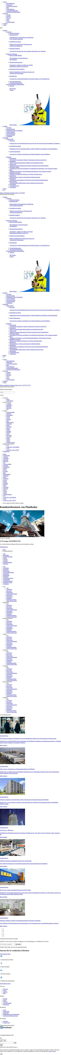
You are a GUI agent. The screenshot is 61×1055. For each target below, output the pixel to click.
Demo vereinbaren (4, 193)
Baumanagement (21, 37)
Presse (8, 20)
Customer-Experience (11, 6)
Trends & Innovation (11, 601)
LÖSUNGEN (9, 139)
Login (4, 25)
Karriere (8, 16)
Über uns (5, 13)
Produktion (6, 584)
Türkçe (8, 441)
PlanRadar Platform (14, 33)
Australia (8, 403)
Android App (6, 1022)
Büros (30, 170)
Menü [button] (23, 193)
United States (9, 400)
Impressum (6, 1013)
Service (5, 2)
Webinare (5, 564)
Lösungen (8, 32)
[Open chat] (1, 1045)
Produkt (5, 30)
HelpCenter (9, 5)
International (6, 451)
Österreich (9, 426)
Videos (5, 558)
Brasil (7, 399)
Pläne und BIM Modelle (19, 57)
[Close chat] (4, 1040)
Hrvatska (8, 419)
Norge (8, 425)
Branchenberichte (7, 562)
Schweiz (8, 432)
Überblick (8, 127)
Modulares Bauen (7, 582)
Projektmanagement (8, 578)
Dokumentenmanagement (21, 64)
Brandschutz (29, 179)
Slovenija (8, 436)
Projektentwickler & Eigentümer (14, 130)
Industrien (5, 137)
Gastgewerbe (29, 165)
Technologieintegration (12, 10)
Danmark (8, 413)
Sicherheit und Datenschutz (13, 12)
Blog (7, 7)
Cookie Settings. (52, 1051)
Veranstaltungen (10, 9)
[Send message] (15, 1043)
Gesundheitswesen (14, 186)
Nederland (9, 423)
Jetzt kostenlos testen (5, 954)
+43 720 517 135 (26, 385)
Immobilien (6, 574)
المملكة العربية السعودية (12, 447)
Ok (1, 1054)
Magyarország (10, 422)
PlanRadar (5, 576)
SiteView (13, 105)
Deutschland (9, 415)
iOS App (5, 1021)
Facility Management (8, 572)
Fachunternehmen (10, 133)
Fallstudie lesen (4, 547)
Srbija (7, 434)
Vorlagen (5, 561)
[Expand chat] (1, 1040)
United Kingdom (10, 442)
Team (7, 19)
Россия (8, 428)
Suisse (8, 438)
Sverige (8, 439)
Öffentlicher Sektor (33, 167)
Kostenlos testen (14, 193)
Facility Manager (10, 132)
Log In (20, 193)
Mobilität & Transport (26, 173)
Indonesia (8, 406)
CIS (7, 409)
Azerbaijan (9, 405)
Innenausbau (13, 184)
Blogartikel (6, 555)
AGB (4, 1010)
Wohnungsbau (26, 182)
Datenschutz (6, 1011)
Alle (4, 553)
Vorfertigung (13, 187)
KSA (7, 445)
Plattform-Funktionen (11, 54)
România (8, 431)
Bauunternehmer (10, 129)
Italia (7, 421)
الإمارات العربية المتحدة (12, 450)
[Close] (17, 1047)
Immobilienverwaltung (21, 44)
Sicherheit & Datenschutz (16, 83)
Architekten (9, 136)
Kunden (5, 126)
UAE (7, 448)
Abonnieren (18, 944)
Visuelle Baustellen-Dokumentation (15, 84)
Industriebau (25, 176)
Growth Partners (10, 22)
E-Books (5, 559)
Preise (4, 188)
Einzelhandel (28, 159)
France (8, 418)
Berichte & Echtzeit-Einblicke (22, 71)
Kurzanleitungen (10, 3)
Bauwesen (5, 569)
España (8, 416)
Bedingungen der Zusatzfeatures (11, 1014)
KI (4, 190)
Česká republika (10, 412)
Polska (8, 429)
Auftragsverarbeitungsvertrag (10, 1015)
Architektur (6, 568)
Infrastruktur (26, 162)
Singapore (8, 408)
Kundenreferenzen (7, 556)
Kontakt (8, 15)
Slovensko (9, 435)
